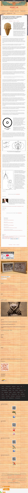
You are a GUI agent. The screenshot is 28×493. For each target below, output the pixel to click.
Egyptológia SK (14, 386)
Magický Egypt (6, 392)
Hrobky (6, 394)
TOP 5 (4, 477)
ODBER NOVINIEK (24, 477)
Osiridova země (3, 338)
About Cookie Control (3, 486)
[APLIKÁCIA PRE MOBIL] (14, 408)
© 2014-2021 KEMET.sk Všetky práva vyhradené (6, 480)
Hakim (9, 394)
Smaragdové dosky (9, 13)
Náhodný (14, 244)
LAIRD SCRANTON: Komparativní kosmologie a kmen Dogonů (8, 286)
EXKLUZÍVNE (5, 238)
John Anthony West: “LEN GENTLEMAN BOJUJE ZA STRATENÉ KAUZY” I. (9, 288)
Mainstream (18, 388)
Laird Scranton (6, 237)
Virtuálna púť (20, 390)
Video (21, 386)
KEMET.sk (6, 19)
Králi (14, 13)
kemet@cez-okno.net (15, 480)
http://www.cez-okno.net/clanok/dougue (9, 225)
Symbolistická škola (8, 386)
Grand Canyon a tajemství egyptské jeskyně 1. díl (8, 324)
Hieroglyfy (8, 238)
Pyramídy (3, 388)
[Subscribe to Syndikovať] (14, 485)
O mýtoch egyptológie (4, 390)
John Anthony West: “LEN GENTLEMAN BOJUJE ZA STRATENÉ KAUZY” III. (9, 290)
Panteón (22, 392)
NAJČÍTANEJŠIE (7, 477)
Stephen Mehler (23, 394)
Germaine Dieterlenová (15, 237)
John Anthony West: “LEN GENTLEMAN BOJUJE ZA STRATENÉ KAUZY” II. (9, 289)
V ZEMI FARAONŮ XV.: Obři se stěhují (6, 342)
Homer (19, 237)
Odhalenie (9, 390)
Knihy (24, 390)
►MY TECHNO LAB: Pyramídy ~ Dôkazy (6, 330)
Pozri (2, 392)
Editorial (18, 386)
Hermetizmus (3, 13)
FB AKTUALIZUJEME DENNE (18, 477)
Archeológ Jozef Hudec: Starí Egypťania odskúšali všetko (9, 321)
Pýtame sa (14, 388)
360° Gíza (16, 390)
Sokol (15, 479)
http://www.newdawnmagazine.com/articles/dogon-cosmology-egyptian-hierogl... (14, 206)
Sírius (13, 390)
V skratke (10, 388)
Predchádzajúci (10, 244)
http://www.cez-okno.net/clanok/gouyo (8, 222)
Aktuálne (6, 388)
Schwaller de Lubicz (14, 394)
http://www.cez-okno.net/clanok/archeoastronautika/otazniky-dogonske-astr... (13, 230)
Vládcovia (3, 394)
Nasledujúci (17, 244)
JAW (18, 394)
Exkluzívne (3, 209)
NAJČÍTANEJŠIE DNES (12, 477)
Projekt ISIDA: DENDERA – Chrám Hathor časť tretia (8, 352)
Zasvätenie (14, 392)
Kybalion (10, 392)
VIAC (26, 486)
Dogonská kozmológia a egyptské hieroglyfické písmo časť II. (8, 285)
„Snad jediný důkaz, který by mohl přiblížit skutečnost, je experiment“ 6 (10, 344)
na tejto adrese (18, 194)
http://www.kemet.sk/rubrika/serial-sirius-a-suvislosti (10, 227)
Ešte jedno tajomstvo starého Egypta (6, 340)
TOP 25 (2, 477)
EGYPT (5, 234)
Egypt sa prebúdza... (14, 8)
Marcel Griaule (10, 237)
